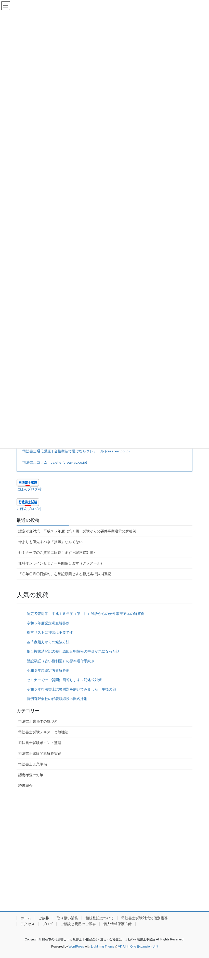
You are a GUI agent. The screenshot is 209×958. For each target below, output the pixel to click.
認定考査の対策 (30, 775)
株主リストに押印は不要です (50, 632)
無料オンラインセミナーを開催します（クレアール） (61, 563)
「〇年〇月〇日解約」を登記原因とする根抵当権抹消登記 (64, 574)
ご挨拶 (43, 918)
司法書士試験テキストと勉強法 (43, 732)
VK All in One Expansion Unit (138, 946)
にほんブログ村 (29, 489)
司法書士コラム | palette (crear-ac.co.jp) (54, 462)
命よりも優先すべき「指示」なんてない (50, 542)
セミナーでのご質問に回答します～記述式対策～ (57, 552)
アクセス (27, 924)
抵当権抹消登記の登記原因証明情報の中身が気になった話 (73, 651)
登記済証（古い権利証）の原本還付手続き (61, 661)
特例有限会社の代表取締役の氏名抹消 (57, 699)
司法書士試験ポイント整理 (39, 743)
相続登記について (99, 918)
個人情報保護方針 (117, 924)
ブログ (47, 924)
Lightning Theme (102, 946)
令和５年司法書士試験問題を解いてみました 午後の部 (71, 689)
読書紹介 (25, 786)
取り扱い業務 (67, 918)
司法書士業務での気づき (38, 721)
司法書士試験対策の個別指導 (144, 918)
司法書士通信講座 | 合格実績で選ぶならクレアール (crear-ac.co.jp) (76, 451)
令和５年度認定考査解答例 (48, 623)
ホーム (25, 918)
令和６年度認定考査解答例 (48, 670)
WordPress (76, 946)
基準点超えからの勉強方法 (48, 642)
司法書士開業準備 (32, 764)
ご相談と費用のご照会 (78, 924)
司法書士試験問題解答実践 (39, 753)
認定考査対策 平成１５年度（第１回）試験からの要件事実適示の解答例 (77, 531)
